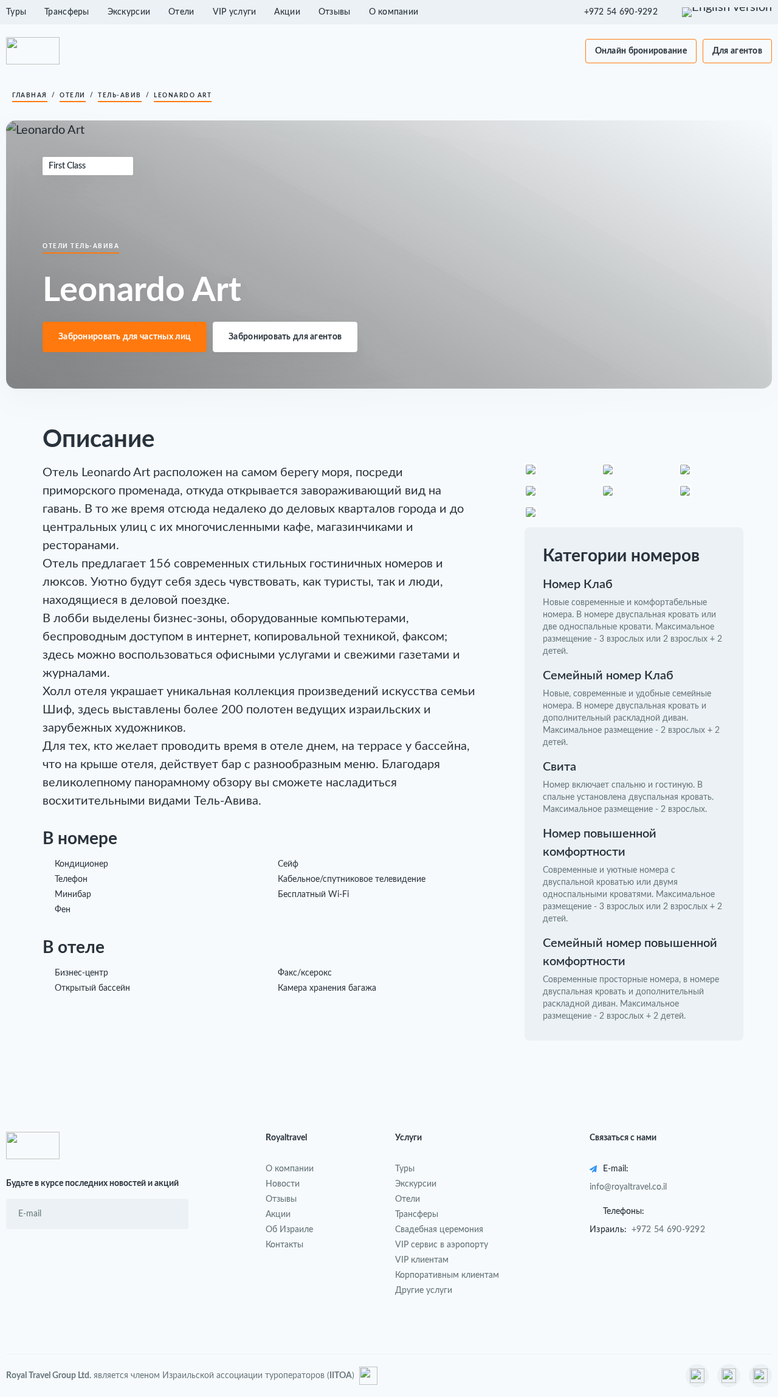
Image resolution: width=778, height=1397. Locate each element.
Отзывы (334, 12)
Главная (29, 95)
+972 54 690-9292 (668, 1229)
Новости (283, 1184)
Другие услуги (423, 1290)
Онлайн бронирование (641, 51)
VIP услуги (234, 12)
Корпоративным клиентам (447, 1275)
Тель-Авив (120, 95)
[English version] (727, 12)
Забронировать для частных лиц (124, 337)
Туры (16, 12)
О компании (394, 12)
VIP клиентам (422, 1260)
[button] (627, 12)
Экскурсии (129, 12)
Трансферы (66, 12)
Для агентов (737, 51)
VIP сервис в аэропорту (441, 1245)
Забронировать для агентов (285, 337)
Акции (287, 12)
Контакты (284, 1245)
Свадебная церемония (439, 1229)
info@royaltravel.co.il (628, 1187)
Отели (181, 12)
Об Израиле (289, 1229)
